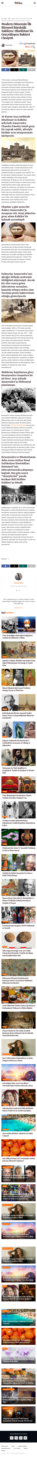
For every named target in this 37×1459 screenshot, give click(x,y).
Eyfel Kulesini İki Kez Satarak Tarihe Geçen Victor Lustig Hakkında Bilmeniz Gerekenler (18, 715)
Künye (13, 1446)
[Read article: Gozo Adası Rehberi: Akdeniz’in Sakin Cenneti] (18, 1122)
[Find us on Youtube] (25, 1438)
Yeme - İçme (6, 1154)
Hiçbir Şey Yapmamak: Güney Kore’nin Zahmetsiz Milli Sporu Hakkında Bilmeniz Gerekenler (15, 1196)
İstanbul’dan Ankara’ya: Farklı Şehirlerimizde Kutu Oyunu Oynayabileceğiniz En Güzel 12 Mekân (18, 1380)
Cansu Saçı (9, 45)
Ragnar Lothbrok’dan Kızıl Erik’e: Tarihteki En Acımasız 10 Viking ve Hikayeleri (16, 742)
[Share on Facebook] (5, 69)
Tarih (9, 18)
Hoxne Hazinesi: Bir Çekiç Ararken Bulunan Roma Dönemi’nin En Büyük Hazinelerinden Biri (17, 1033)
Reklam (26, 1448)
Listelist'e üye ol (18, 608)
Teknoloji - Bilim (8, 1389)
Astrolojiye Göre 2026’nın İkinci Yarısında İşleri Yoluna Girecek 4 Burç (18, 1235)
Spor (4, 1186)
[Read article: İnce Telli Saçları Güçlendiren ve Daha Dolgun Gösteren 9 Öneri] (18, 1047)
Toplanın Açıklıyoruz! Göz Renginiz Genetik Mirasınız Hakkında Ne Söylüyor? (17, 1177)
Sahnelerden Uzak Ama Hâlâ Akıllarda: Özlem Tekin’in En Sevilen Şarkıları (18, 1298)
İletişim (3, 1450)
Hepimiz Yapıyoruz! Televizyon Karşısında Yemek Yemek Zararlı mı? (18, 1420)
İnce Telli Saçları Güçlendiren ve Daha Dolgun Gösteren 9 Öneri (18, 1216)
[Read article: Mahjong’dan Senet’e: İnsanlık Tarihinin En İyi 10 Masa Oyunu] (18, 837)
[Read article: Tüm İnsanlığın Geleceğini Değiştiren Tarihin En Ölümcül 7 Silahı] (18, 624)
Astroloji (6, 1079)
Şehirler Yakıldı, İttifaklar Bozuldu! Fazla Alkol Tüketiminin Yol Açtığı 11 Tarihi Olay (18, 663)
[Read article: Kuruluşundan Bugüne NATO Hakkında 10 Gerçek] (18, 915)
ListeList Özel (7, 1167)
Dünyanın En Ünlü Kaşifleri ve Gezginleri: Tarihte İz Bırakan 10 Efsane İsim (18, 770)
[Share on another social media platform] (32, 69)
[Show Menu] (2, 3)
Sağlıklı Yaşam (8, 1054)
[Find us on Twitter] (16, 1438)
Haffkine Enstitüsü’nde (18, 425)
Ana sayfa (4, 18)
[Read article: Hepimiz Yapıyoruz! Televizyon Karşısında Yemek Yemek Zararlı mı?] (18, 1414)
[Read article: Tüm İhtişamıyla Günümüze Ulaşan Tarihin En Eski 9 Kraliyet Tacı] (18, 784)
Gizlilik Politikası (22, 1446)
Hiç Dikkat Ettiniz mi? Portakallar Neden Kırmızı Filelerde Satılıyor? (16, 1341)
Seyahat (5, 1001)
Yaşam (5, 1348)
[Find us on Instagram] (21, 1438)
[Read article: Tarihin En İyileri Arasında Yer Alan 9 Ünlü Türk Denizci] (18, 862)
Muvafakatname (5, 1448)
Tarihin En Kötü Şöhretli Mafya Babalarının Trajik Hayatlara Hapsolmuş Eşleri (18, 823)
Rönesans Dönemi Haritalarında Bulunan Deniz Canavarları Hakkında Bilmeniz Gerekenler (17, 980)
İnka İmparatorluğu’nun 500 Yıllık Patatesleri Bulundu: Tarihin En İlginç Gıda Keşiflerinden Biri (17, 953)
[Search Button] (35, 3)
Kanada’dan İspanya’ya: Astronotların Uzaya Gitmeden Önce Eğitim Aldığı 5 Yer (18, 1399)
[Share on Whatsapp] (23, 69)
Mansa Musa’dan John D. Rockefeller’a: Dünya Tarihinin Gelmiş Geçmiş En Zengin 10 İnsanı (18, 900)
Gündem (5, 921)
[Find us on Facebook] (11, 1438)
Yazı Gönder (17, 1448)
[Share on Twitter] (14, 69)
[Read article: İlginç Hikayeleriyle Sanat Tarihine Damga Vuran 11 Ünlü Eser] (18, 677)
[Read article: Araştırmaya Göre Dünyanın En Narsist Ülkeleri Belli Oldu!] (18, 1355)
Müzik (5, 1104)
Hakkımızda (4, 1446)
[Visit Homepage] (18, 2)
